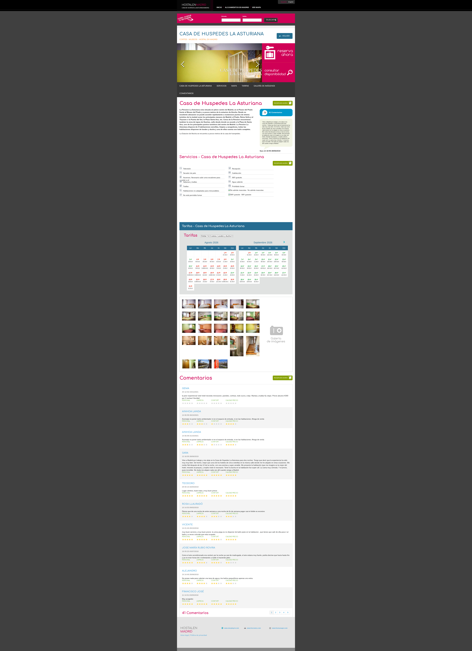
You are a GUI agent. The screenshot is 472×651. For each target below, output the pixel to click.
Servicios (221, 86)
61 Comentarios (275, 112)
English (290, 2)
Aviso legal (184, 635)
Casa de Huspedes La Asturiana (195, 86)
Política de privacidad (198, 635)
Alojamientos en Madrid (237, 7)
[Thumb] (189, 308)
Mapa (234, 86)
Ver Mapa (256, 7)
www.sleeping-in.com (231, 628)
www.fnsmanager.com (280, 628)
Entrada (224, 16)
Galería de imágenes (264, 86)
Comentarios (186, 93)
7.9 (265, 113)
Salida (244, 16)
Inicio (219, 7)
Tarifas (245, 86)
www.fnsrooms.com (254, 628)
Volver (285, 36)
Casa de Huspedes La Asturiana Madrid (195, 7)
